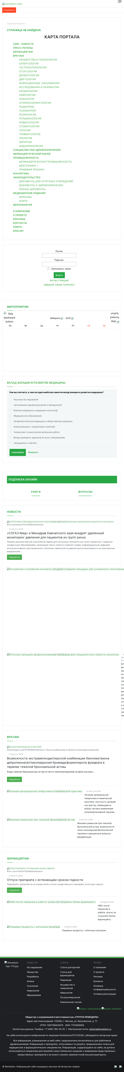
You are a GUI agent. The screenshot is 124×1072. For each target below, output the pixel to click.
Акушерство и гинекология (38, 59)
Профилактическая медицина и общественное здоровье (43, 421)
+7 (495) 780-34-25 (54, 1029)
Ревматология (29, 122)
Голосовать (17, 452)
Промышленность (26, 157)
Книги (23, 200)
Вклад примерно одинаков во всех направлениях (39, 437)
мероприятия (17, 306)
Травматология (29, 134)
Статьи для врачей (70, 967)
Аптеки (30, 981)
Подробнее (14, 557)
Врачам (18, 55)
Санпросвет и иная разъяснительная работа (37, 432)
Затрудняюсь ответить (25, 443)
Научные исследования (26, 399)
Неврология (27, 94)
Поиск (17, 226)
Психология (27, 114)
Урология (25, 138)
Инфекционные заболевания (39, 83)
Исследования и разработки (39, 87)
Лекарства (32, 972)
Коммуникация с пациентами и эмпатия (34, 426)
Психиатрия (27, 110)
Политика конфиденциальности (104, 988)
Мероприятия (22, 204)
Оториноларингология (35, 102)
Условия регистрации (104, 994)
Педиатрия (26, 106)
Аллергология (29, 63)
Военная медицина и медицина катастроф (36, 410)
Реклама (19, 219)
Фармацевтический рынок (32, 153)
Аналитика (21, 173)
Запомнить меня (61, 268)
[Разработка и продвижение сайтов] (114, 1066)
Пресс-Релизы (23, 47)
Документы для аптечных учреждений (46, 181)
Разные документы (32, 189)
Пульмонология (30, 118)
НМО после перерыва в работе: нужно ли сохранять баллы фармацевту (107, 912)
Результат (33, 452)
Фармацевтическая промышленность (45, 161)
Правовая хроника (31, 169)
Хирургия (25, 142)
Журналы (25, 196)
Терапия (24, 130)
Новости (14, 511)
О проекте (20, 215)
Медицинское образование (28, 415)
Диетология (27, 79)
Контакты (20, 222)
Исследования (34, 967)
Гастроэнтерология (33, 67)
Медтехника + (28, 165)
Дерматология (29, 75)
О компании (21, 211)
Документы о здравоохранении (41, 185)
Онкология (26, 98)
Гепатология (28, 71)
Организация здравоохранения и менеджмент (38, 405)
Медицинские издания (29, 193)
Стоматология (29, 126)
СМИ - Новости (23, 43)
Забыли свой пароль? (59, 284)
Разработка (33, 976)
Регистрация (59, 280)
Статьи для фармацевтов (67, 974)
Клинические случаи (71, 1002)
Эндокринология (31, 145)
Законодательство (26, 177)
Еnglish (18, 230)
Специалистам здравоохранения (36, 149)
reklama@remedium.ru (100, 1029)
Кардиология (28, 91)
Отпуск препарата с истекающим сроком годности (45, 880)
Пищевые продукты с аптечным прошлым (84, 930)
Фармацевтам (23, 51)
